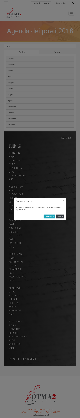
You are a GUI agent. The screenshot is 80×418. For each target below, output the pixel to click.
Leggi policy (49, 216)
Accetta (60, 216)
